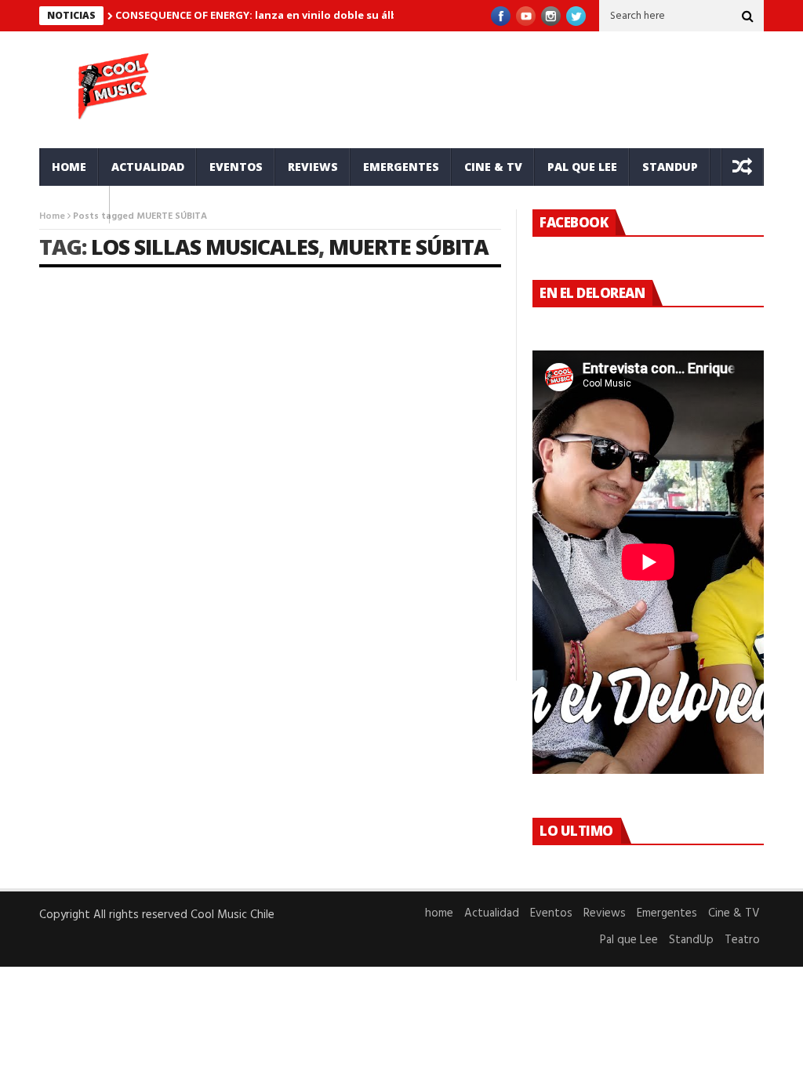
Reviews (313, 166)
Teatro (74, 204)
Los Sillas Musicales (204, 246)
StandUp (670, 166)
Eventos (236, 166)
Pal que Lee (582, 166)
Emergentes (401, 166)
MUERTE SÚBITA (409, 246)
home (69, 166)
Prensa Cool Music (106, 513)
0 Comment (232, 626)
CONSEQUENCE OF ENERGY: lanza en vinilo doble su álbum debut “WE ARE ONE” (318, 15)
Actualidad (147, 166)
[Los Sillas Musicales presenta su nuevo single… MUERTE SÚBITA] (149, 358)
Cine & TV (493, 166)
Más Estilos (69, 443)
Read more (67, 626)
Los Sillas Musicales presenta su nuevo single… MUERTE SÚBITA (141, 477)
